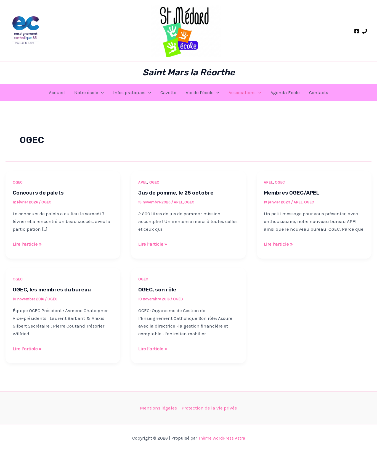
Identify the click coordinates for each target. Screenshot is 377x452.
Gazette (168, 92)
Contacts (318, 92)
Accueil (57, 92)
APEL (142, 182)
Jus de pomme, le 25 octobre (176, 193)
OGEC (18, 182)
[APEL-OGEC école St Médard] (356, 31)
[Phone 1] (364, 31)
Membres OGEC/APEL (291, 193)
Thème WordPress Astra (221, 438)
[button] (101, 92)
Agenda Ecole (285, 92)
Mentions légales (158, 408)
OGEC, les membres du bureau (52, 289)
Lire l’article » (27, 243)
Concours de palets (38, 193)
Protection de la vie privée (209, 408)
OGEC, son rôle (157, 289)
